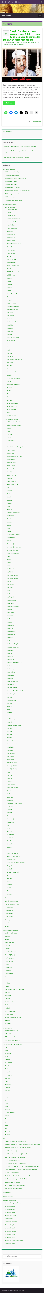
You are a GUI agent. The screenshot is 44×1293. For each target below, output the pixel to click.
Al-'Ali (6, 1056)
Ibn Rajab (10, 678)
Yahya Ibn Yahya (11, 409)
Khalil (8, 709)
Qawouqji (10, 800)
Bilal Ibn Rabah (11, 275)
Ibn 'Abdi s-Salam (12, 569)
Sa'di (8, 828)
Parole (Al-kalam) (10, 1113)
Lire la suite (9, 103)
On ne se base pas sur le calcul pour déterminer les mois (21, 1169)
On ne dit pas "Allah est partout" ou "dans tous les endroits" (22, 1166)
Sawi (8, 850)
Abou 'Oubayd (11, 225)
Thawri (9, 397)
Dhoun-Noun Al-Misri (13, 294)
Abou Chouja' (11, 453)
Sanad (9, 841)
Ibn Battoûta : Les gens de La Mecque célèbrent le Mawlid (19, 146)
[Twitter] (9, 1)
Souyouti (9, 866)
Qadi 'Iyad (10, 781)
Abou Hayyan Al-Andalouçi (14, 456)
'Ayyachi (7, 936)
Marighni (9, 731)
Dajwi (8, 528)
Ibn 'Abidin (10, 572)
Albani (7, 939)
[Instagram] (12, 1)
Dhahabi (7, 945)
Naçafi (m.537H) (12, 766)
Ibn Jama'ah (10, 659)
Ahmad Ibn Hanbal (12, 259)
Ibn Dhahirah (11, 634)
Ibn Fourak (10, 641)
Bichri (8, 506)
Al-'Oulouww (8, 1062)
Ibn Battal (10, 622)
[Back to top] (39, 1288)
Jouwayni (9, 697)
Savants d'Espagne (10, 1215)
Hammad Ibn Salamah (13, 306)
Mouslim (9, 366)
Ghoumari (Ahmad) (12, 550)
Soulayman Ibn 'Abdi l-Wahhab (16, 863)
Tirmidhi (9, 400)
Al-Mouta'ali (8, 1075)
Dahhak (9, 287)
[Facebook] (5, 1)
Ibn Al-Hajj (10, 609)
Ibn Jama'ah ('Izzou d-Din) (14, 663)
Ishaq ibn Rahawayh (13, 337)
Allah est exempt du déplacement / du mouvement (19, 172)
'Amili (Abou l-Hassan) (11, 933)
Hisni (8, 566)
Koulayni (7, 983)
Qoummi (7, 999)
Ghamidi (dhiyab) (10, 955)
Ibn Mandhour (11, 672)
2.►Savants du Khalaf (11, 420)
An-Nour (7, 1078)
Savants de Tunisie (10, 1228)
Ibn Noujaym (10, 675)
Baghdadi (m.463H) (12, 484)
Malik (8, 350)
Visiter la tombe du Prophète (13, 1188)
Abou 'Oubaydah (12, 228)
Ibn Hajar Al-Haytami (13, 647)
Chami (9, 519)
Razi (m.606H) (11, 822)
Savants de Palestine (11, 1222)
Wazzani (9, 884)
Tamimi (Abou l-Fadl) (13, 872)
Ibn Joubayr (10, 666)
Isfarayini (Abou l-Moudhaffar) (15, 691)
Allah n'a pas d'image (11, 181)
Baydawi (9, 500)
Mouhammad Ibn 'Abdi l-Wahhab (14, 989)
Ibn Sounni (10, 334)
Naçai (8, 369)
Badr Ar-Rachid (11, 475)
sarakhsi (9, 847)
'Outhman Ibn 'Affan (13, 222)
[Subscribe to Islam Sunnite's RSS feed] (2, 1)
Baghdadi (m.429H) (12, 481)
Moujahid (10, 362)
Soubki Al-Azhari (11, 859)
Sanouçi (9, 844)
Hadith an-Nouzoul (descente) (13, 1151)
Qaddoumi (10, 778)
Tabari (9, 391)
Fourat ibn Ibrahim (10, 952)
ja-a (6, 1100)
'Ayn (6, 1047)
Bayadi (9, 497)
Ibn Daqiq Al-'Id (11, 631)
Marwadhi (10, 353)
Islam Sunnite (6, 16)
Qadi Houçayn (11, 784)
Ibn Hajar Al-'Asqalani (13, 644)
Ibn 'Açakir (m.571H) (13, 575)
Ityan (6, 1097)
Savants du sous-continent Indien (14, 1240)
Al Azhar (7, 898)
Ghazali (9, 541)
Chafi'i (9, 281)
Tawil (8, 875)
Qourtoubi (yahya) (12, 819)
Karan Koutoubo (11, 700)
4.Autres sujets (7, 1028)
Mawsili (9, 738)
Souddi (9, 381)
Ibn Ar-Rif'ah (10, 616)
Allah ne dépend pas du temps (13, 200)
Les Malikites (8, 917)
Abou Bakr (10, 231)
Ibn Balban (10, 619)
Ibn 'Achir (10, 581)
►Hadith (7, 1131)
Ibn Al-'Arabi (10, 603)
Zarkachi (9, 891)
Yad (6, 1128)
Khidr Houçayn (11, 719)
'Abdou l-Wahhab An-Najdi (14, 422)
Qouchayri (10, 806)
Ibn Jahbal (10, 656)
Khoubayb (10, 344)
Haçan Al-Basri (11, 303)
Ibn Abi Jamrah (11, 600)
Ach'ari (9, 256)
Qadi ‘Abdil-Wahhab (13, 788)
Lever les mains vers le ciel (12, 1160)
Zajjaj (8, 412)
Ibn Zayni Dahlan (12, 688)
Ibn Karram (8, 967)
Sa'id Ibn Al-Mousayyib (13, 378)
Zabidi (9, 888)
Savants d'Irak (9, 1218)
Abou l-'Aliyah (11, 241)
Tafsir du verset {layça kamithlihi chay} (16, 1179)
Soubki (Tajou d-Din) (12, 853)
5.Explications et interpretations (12, 1044)
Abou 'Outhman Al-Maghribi (15, 447)
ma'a (6, 1103)
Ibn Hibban (10, 325)
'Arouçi (9, 428)
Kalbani (7, 977)
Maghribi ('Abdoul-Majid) (14, 725)
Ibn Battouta (10, 625)
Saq (6, 1122)
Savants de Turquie (10, 1231)
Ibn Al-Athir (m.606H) (13, 606)
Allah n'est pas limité (11, 184)
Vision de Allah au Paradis (12, 1182)
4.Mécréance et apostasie (12, 1040)
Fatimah (9, 300)
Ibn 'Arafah (10, 594)
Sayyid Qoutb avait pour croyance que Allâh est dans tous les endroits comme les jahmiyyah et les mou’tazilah (21, 35)
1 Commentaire (36, 122)
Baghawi (9, 478)
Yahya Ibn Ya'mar (12, 406)
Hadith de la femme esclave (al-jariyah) (16, 1154)
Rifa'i (8, 825)
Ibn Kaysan (10, 328)
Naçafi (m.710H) (12, 769)
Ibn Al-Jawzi (10, 613)
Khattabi (9, 713)
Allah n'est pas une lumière (12, 194)
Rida (6, 1119)
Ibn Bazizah (10, 628)
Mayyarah (10, 741)
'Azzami (9, 434)
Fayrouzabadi (11, 537)
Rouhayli (7, 1008)
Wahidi (9, 881)
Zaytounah (8, 926)
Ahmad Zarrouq (11, 466)
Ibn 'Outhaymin (9, 958)
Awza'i (9, 269)
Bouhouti (9, 509)
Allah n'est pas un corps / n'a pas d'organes (17, 191)
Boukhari (9, 278)
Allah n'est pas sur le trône (12, 187)
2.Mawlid (8, 1034)
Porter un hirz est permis (12, 1173)
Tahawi (9, 394)
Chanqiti (9, 522)
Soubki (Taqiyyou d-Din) (13, 856)
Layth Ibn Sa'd (11, 347)
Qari (8, 794)
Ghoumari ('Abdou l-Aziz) (14, 544)
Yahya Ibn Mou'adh (12, 403)
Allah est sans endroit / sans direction (15, 178)
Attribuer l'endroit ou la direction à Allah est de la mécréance (22, 1144)
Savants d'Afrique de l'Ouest (13, 1203)
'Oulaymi (9, 444)
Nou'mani (8, 995)
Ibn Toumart (10, 684)
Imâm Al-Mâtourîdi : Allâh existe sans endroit (16, 157)
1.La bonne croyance (9, 169)
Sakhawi (9, 831)
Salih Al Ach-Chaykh (10, 1011)
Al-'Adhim (8, 1053)
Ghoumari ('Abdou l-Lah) (14, 547)
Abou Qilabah (11, 247)
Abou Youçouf (11, 250)
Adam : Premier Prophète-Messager (15, 1141)
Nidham (9, 775)
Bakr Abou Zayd (9, 942)
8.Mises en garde (14, 42)
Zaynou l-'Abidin (11, 416)
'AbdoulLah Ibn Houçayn (14, 425)
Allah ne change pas (10, 197)
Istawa (7, 1094)
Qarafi (9, 791)
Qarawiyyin (8, 920)
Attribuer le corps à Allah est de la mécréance (18, 1148)
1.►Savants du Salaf (11, 207)
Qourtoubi (10, 816)
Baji (8, 487)
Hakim (9, 556)
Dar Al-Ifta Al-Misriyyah (12, 904)
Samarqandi (10, 834)
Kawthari (9, 706)
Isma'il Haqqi (11, 694)
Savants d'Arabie (10, 1209)
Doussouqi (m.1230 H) (13, 534)
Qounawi (9, 809)
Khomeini (7, 980)
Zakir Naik (8, 1024)
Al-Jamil (7, 1072)
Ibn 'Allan (9, 588)
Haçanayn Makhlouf (13, 553)
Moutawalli (10, 756)
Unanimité (8, 923)
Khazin (9, 716)
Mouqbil (7, 992)
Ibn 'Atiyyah (10, 597)
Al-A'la (7, 1066)
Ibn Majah (10, 331)
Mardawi (9, 728)
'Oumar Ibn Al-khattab (13, 219)
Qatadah (9, 375)
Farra (8, 297)
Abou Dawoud (11, 234)
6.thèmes (5, 1139)
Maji (6, 1106)
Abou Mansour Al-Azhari (14, 244)
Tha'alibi (9, 878)
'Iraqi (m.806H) (11, 441)
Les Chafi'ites (8, 907)
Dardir (9, 531)
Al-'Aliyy (7, 1059)
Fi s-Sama (7, 1087)
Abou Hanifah (11, 237)
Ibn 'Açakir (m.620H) (13, 578)
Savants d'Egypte (10, 1212)
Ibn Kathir (8, 970)
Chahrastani (10, 516)
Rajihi (6, 1005)
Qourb (7, 1116)
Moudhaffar (10, 747)
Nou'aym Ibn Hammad (13, 372)
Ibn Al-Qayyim (9, 961)
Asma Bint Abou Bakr (13, 266)
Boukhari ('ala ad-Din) (13, 512)
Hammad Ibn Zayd (12, 309)
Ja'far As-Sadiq (11, 341)
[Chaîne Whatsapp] (19, 1)
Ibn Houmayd (11, 653)
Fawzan (7, 949)
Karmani (9, 703)
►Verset (7, 1134)
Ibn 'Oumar (10, 316)
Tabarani (9, 387)
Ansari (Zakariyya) (12, 472)
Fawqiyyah (8, 1084)
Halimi (9, 559)
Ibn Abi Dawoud (11, 319)
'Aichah (9, 212)
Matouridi (10, 356)
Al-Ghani (7, 1069)
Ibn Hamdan (10, 650)
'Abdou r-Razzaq (12, 209)
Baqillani (9, 491)
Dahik (6, 1081)
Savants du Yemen (10, 1243)
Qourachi (9, 813)
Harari (9, 563)
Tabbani (9, 869)
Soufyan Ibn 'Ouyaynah (13, 384)
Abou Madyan (11, 459)
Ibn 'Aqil (9, 591)
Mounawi (10, 750)
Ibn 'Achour (10, 584)
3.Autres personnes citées (10, 930)
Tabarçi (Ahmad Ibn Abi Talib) (13, 1017)
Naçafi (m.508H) (12, 763)
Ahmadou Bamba (12, 469)
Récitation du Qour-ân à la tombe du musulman (18, 1176)
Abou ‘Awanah (11, 253)
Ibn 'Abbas (10, 312)
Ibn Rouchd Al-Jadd (12, 681)
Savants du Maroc (10, 1237)
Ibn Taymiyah (9, 974)
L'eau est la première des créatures (15, 1157)
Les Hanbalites (9, 913)
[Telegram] (16, 1)
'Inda (6, 1050)
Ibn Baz (7, 964)
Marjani (9, 734)
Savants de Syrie (9, 1225)
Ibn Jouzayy (10, 669)
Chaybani (9, 284)
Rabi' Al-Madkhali (10, 1002)
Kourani (9, 722)
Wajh (6, 1125)
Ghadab (7, 1091)
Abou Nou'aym (11, 462)
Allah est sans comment (12, 175)
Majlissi (7, 986)
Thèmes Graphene (18, 1290)
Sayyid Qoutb (20, 44)
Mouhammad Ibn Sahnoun (14, 359)
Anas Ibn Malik (11, 262)
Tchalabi (7, 1020)
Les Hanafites (9, 910)
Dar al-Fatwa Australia (11, 901)
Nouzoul (7, 1109)
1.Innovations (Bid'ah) (11, 1031)
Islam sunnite (7, 131)
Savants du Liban (10, 1234)
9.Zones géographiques (9, 1200)
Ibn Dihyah (10, 638)
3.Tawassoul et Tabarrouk (12, 1037)
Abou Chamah (11, 450)
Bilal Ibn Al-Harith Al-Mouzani (15, 272)
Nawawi (9, 772)
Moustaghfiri (11, 753)
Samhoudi (10, 838)
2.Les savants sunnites (9, 204)
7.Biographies (7, 1193)
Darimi (9, 291)
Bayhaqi (9, 503)
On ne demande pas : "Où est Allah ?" (16, 1163)
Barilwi (9, 494)
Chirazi (9, 525)
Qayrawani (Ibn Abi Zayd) (14, 803)
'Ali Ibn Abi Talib (11, 216)
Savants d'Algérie (10, 1206)
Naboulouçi (10, 759)
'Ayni (8, 431)
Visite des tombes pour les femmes (15, 1185)
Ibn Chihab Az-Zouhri (13, 322)
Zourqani (9, 894)
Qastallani (10, 797)
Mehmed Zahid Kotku (13, 744)
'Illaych (9, 437)
